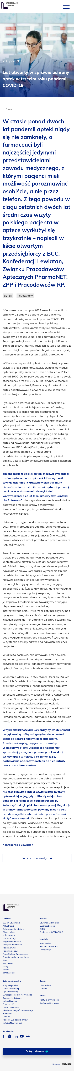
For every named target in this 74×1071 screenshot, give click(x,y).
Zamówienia (8, 972)
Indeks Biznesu (10, 1001)
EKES (42, 929)
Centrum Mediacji (11, 988)
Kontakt (43, 988)
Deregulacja (45, 949)
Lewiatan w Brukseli (49, 922)
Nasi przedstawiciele (12, 944)
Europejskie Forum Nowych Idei (18, 994)
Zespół (6, 969)
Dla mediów (45, 985)
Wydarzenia (8, 963)
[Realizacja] (66, 1064)
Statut (5, 960)
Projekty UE (8, 1004)
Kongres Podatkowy (12, 998)
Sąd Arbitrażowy (10, 991)
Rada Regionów (10, 951)
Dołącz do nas (35, 1051)
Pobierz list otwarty (34, 858)
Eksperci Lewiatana (49, 946)
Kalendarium (9, 935)
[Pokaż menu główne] (66, 6)
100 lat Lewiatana (11, 922)
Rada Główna (9, 947)
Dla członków (9, 932)
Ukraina (6, 1016)
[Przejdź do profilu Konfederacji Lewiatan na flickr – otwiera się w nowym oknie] (28, 1036)
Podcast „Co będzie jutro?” (15, 1019)
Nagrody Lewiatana (12, 941)
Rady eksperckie (10, 985)
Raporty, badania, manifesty (16, 957)
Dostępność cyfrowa (49, 1003)
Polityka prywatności (49, 999)
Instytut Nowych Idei (12, 1023)
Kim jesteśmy (9, 938)
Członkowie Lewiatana (13, 929)
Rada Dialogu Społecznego (15, 954)
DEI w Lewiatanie (11, 1007)
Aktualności (8, 926)
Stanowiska (45, 943)
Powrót (8, 109)
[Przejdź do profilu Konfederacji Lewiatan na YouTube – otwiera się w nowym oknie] (22, 1036)
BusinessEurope (47, 926)
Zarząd (6, 966)
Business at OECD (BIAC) (52, 932)
